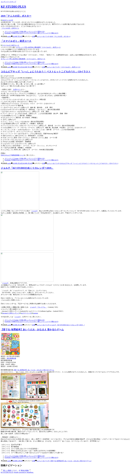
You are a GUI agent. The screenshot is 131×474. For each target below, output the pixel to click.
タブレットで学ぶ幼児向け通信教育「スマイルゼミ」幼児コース (38, 47)
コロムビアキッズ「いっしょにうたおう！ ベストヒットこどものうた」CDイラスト (46, 71)
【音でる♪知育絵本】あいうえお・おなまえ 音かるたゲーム (32, 329)
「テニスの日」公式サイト (10, 28)
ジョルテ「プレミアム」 (38, 307)
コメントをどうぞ (53, 36)
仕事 (33, 36)
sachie (9, 36)
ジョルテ (34, 211)
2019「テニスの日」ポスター (16, 16)
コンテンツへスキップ (8, 1)
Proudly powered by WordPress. (24, 472)
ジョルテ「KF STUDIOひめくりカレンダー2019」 (27, 168)
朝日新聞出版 (11, 358)
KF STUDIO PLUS (13, 6)
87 (20, 470)
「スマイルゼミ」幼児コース (16, 41)
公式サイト (17, 89)
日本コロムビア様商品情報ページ (12, 155)
